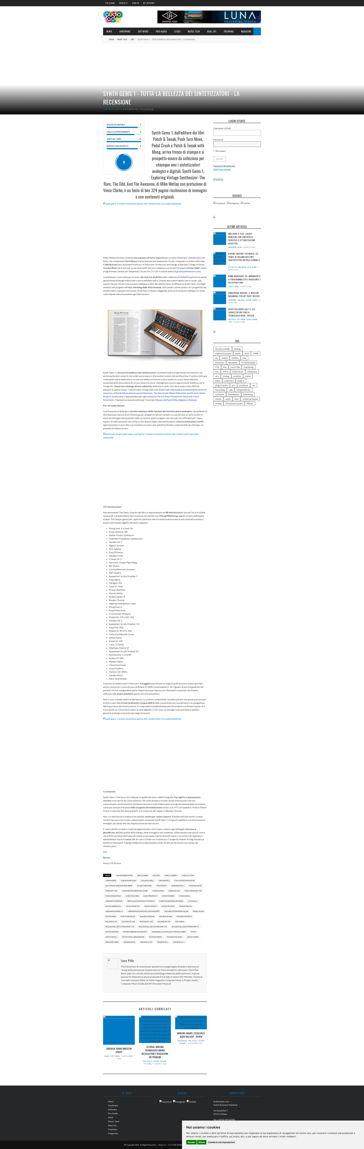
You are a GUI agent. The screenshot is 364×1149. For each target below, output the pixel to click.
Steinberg (248, 394)
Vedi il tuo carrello (222, 169)
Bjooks (106, 857)
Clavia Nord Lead (128, 880)
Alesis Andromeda (124, 875)
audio (238, 353)
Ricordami (220, 151)
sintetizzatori (112, 932)
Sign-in (135, 3)
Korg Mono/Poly (113, 896)
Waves (250, 403)
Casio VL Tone (188, 875)
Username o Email (222, 128)
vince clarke (193, 937)
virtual (218, 403)
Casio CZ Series (170, 875)
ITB (217, 367)
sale (231, 389)
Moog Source (168, 906)
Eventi (231, 286)
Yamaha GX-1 (178, 942)
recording (220, 389)
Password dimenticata (224, 166)
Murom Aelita (185, 906)
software (219, 394)
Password (218, 139)
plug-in (240, 380)
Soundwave (233, 394)
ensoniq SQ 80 (195, 886)
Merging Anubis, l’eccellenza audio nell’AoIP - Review (191, 1035)
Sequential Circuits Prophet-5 (185, 927)
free (244, 357)
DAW (255, 353)
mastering (249, 367)
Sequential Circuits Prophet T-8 (120, 927)
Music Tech (194, 31)
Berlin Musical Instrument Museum (134, 393)
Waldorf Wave (112, 942)
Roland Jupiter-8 (184, 916)
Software (143, 31)
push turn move (128, 916)
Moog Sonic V (150, 906)
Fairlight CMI (111, 891)
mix (217, 376)
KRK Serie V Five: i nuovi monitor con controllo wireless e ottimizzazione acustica (241, 238)
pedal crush (198, 911)
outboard (228, 380)
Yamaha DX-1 (162, 942)
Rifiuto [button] (201, 1142)
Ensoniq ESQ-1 (177, 886)
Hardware (125, 31)
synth (193, 932)
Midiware (252, 371)
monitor (237, 376)
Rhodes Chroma (147, 916)
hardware (232, 362)
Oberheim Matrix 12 (114, 911)
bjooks (156, 875)
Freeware (229, 31)
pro (233, 385)
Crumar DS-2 (164, 880)
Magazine (246, 31)
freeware (219, 362)
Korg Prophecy (150, 896)
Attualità (232, 267)
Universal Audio (250, 398)
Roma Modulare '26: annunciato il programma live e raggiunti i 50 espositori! (244, 279)
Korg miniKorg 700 (193, 891)
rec (253, 385)
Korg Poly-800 (132, 896)
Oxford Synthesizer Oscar (176, 911)
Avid (247, 353)
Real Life (211, 31)
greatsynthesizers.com (188, 271)
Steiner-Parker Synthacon (135, 932)
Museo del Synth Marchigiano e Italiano (176, 399)
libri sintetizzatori (114, 901)
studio (218, 398)
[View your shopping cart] (260, 3)
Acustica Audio (222, 348)
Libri (105, 109)
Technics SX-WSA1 (174, 937)
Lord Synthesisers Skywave (171, 901)
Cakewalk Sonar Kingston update (119, 1050)
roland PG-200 (146, 921)
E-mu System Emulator (184, 880)
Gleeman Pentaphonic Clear (135, 891)
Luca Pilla (148, 109)
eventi (225, 357)
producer (243, 385)
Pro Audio (161, 31)
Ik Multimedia (248, 362)
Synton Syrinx (155, 937)
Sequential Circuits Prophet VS (153, 927)
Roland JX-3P (111, 921)
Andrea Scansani (223, 353)
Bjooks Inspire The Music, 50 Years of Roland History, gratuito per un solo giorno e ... (244, 258)
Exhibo (235, 357)
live (225, 367)
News (109, 31)
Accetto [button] (191, 1142)
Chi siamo (110, 3)
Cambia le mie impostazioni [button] (221, 1142)
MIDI (225, 371)
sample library (244, 389)
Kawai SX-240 (174, 891)
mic (217, 371)
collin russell (147, 880)
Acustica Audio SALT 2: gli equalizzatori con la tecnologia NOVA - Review (241, 312)
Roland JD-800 (165, 916)
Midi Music (237, 371)
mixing (226, 376)
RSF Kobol (179, 921)
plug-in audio (221, 385)
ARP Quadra (142, 875)
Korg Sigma (184, 896)
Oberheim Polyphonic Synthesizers (143, 911)
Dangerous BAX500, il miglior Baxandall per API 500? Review (244, 294)
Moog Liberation (113, 906)
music (248, 376)
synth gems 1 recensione (133, 937)
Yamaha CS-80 (146, 942)
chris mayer (111, 880)
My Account (149, 3)
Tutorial (147, 1064)
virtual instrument (234, 403)
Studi (177, 31)
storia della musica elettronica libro (169, 932)
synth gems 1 (111, 937)
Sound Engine (159, 1061)
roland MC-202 (128, 921)
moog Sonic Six (133, 906)
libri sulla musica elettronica (140, 901)
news (217, 380)
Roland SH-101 (164, 921)
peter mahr (111, 916)
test (230, 322)
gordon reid (158, 891)
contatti (123, 3)
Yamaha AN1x (129, 942)
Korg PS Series (168, 896)
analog (237, 348)
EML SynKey (162, 886)
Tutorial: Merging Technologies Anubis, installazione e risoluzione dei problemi (155, 1052)
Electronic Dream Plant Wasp (119, 886)
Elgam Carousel (144, 886)
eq (216, 357)
